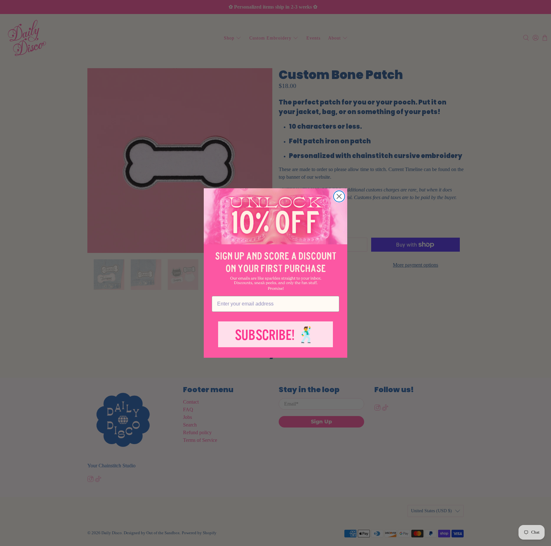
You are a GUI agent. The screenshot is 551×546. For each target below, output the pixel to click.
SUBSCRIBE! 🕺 (275, 335)
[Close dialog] (339, 196)
